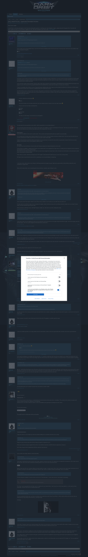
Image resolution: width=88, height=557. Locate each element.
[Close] (65, 258)
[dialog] (44, 278)
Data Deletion (37, 298)
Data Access (44, 298)
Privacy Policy (50, 298)
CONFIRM (35, 294)
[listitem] (44, 274)
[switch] (58, 277)
